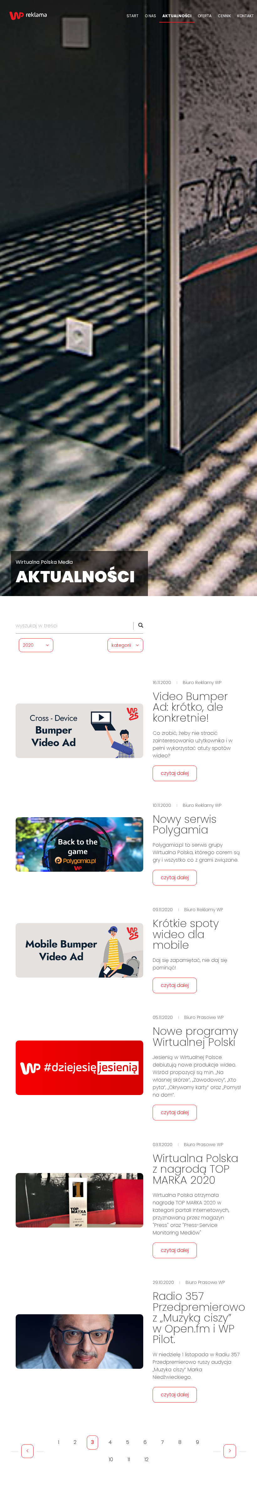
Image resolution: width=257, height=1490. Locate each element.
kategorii (121, 645)
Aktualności (176, 15)
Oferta (205, 15)
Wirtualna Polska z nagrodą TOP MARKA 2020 (195, 1169)
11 (129, 1459)
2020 (28, 645)
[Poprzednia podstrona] (27, 1451)
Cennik (224, 15)
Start (133, 15)
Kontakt (245, 15)
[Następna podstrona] (229, 1451)
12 (146, 1459)
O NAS (150, 15)
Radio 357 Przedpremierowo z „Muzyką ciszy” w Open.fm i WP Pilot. (199, 1318)
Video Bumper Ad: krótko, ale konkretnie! (190, 707)
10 (111, 1459)
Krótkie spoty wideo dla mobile (186, 934)
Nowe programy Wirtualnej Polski (195, 1037)
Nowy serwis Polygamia (185, 825)
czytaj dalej (175, 773)
